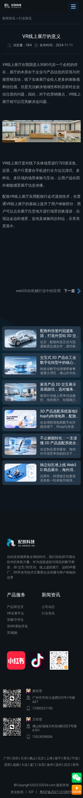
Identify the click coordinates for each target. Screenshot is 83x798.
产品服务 (16, 595)
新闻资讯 (8, 18)
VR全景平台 (15, 613)
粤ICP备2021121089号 (56, 792)
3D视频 (12, 633)
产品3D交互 (15, 607)
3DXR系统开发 (17, 626)
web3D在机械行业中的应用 (38, 291)
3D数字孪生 (15, 620)
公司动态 (48, 607)
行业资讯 (25, 18)
